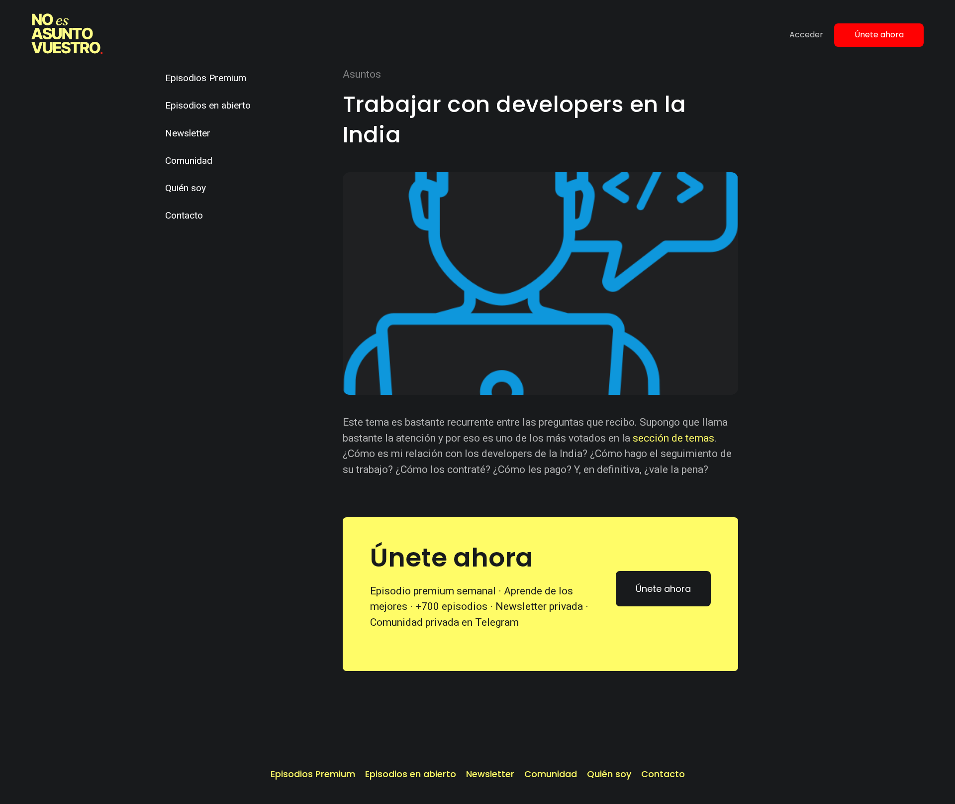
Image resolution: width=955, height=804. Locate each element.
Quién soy (185, 188)
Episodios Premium (205, 78)
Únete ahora (879, 34)
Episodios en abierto (208, 105)
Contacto (184, 215)
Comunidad (188, 160)
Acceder (806, 34)
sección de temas (673, 438)
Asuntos (362, 74)
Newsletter (187, 133)
